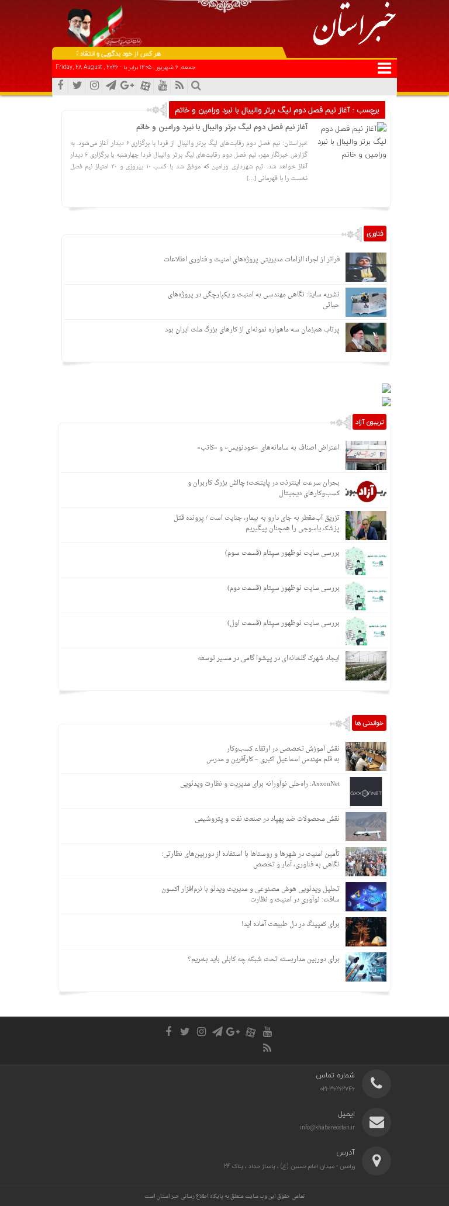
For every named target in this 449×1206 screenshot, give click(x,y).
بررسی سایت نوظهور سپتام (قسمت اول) (283, 623)
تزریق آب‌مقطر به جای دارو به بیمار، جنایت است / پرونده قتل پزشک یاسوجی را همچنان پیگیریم (257, 523)
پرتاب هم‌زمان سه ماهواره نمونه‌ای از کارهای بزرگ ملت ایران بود (252, 330)
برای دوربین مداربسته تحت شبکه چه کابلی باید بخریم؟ (264, 959)
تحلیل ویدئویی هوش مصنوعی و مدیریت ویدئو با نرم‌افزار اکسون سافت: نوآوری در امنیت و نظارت (250, 894)
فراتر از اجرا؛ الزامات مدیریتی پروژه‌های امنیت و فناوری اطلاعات (252, 260)
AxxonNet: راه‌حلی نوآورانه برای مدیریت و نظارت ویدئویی (260, 784)
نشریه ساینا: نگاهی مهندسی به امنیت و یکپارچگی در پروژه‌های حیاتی (254, 300)
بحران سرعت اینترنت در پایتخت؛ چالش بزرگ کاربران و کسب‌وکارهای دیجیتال (264, 488)
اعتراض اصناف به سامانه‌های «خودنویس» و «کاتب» (268, 448)
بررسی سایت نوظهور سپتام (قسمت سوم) (282, 553)
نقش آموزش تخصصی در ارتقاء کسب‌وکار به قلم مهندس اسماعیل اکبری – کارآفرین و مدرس (273, 754)
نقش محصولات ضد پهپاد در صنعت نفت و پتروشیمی (267, 819)
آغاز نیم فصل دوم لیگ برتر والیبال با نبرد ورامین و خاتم (222, 127)
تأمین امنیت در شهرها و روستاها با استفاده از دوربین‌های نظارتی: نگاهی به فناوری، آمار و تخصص (250, 859)
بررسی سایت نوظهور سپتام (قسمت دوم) (283, 588)
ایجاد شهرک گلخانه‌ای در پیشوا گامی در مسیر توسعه (269, 658)
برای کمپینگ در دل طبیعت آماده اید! (290, 924)
